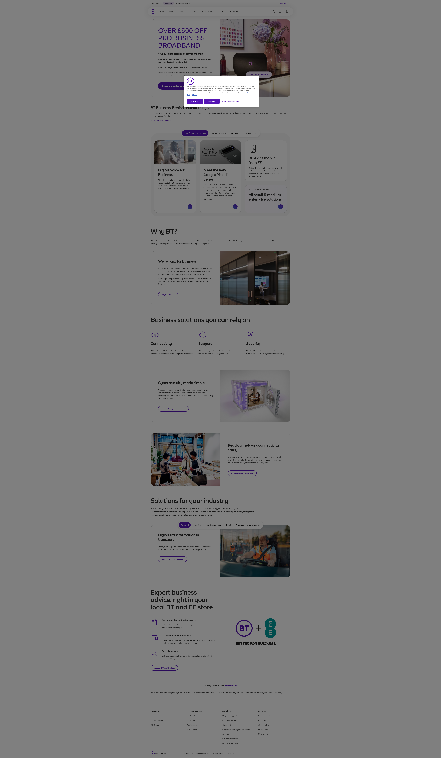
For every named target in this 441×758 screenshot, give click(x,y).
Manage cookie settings (230, 101)
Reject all (211, 101)
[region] (221, 91)
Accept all (195, 101)
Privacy (194, 95)
